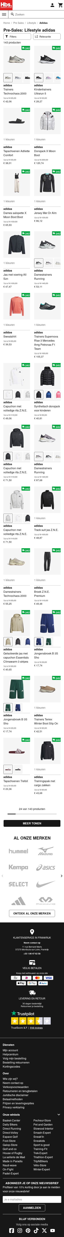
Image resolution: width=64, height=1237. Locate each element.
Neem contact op (32, 942)
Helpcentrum (10, 1054)
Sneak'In (38, 1137)
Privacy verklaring (13, 1107)
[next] (61, 875)
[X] (44, 1231)
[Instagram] (20, 1231)
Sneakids (39, 1141)
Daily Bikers (10, 1124)
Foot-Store (9, 1141)
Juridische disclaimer (15, 1095)
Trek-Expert (40, 1153)
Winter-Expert (41, 1169)
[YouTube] (52, 1231)
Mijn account (10, 1050)
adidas (7, 85)
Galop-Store (10, 1145)
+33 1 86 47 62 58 (32, 953)
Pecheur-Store (42, 1120)
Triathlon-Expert (43, 1157)
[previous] (2, 875)
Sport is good (41, 1145)
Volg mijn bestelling (14, 1058)
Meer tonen (32, 823)
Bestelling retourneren (16, 1062)
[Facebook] (11, 1231)
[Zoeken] (12, 14)
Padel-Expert (11, 1173)
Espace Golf (10, 1137)
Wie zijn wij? (10, 1079)
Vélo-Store (39, 1165)
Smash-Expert (42, 1133)
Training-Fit (40, 1149)
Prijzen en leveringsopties (18, 1103)
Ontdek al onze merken (32, 913)
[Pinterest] (28, 1231)
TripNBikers (40, 1161)
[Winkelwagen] (60, 5)
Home (6, 22)
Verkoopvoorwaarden (16, 1087)
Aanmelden (32, 1208)
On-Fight (8, 1169)
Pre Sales (18, 22)
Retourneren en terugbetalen (20, 1091)
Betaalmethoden (13, 1099)
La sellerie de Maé (14, 1157)
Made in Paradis (13, 1161)
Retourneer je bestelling (32, 1006)
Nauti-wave (10, 1165)
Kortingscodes (11, 1066)
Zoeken (19, 14)
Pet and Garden (43, 1124)
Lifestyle (31, 22)
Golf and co (10, 1149)
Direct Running (12, 1128)
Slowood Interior (43, 1128)
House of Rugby (12, 1153)
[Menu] (4, 14)
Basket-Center (11, 1120)
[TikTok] (36, 1231)
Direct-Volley (10, 1133)
